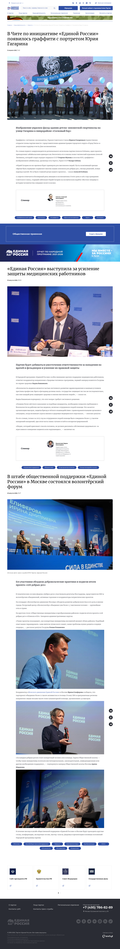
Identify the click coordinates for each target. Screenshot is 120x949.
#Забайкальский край (24, 217)
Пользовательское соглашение (17, 937)
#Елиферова (60, 848)
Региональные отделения (59, 13)
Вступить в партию (106, 13)
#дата (88, 217)
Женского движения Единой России (43, 692)
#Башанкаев (49, 467)
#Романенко (46, 848)
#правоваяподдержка (31, 467)
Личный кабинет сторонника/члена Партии (96, 8)
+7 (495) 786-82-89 (98, 907)
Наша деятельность (39, 13)
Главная (9, 25)
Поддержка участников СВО (60, 18)
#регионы (41, 217)
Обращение (68, 8)
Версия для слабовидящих (104, 3)
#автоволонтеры (72, 844)
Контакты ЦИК (15, 909)
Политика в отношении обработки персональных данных (26, 941)
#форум (57, 844)
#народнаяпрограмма (66, 467)
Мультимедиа (89, 13)
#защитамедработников (88, 467)
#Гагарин (100, 217)
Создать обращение (96, 234)
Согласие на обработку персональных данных (22, 942)
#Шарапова (75, 848)
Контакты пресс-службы (43, 909)
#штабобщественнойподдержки (37, 844)
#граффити (54, 217)
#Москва (17, 844)
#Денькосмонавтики (71, 217)
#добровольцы (89, 844)
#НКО (104, 844)
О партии (10, 13)
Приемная (76, 13)
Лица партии (23, 13)
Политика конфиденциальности (17, 939)
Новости (30, 25)
